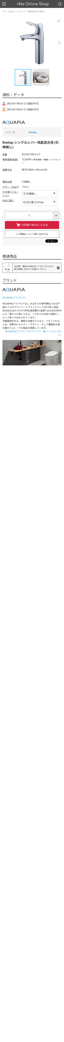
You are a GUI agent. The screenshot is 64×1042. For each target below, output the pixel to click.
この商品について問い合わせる (32, 234)
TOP (4, 12)
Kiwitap (33, 132)
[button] (58, 21)
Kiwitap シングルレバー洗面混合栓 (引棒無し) (26, 12)
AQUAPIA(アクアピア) (13, 297)
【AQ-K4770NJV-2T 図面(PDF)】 (22, 103)
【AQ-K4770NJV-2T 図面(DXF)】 (22, 109)
